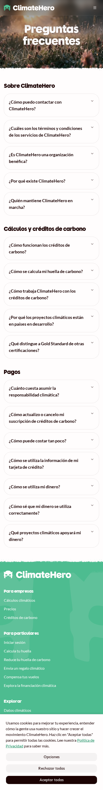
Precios (10, 608)
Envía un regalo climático (24, 668)
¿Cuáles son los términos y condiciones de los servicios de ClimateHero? (45, 132)
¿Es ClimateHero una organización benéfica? (41, 158)
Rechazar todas (51, 768)
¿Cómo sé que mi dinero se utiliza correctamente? (40, 510)
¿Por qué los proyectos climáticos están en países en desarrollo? (46, 321)
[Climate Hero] (29, 8)
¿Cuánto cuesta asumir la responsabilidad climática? (34, 391)
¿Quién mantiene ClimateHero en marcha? (41, 204)
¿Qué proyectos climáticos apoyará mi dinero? (45, 536)
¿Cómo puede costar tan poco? (37, 440)
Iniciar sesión (14, 642)
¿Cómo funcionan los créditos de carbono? (39, 248)
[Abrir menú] (95, 7)
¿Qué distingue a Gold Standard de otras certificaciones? (46, 347)
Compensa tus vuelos (21, 676)
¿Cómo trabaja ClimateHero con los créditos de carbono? (42, 294)
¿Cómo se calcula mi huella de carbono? (46, 271)
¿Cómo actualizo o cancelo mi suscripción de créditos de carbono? (42, 418)
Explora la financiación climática (30, 685)
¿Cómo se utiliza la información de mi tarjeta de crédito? (43, 464)
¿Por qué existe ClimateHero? (37, 181)
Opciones (52, 757)
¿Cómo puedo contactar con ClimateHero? (35, 105)
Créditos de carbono (20, 617)
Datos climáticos (17, 710)
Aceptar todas (52, 780)
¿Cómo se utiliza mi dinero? (34, 486)
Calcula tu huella (17, 651)
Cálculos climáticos (19, 600)
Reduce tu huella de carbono (27, 659)
